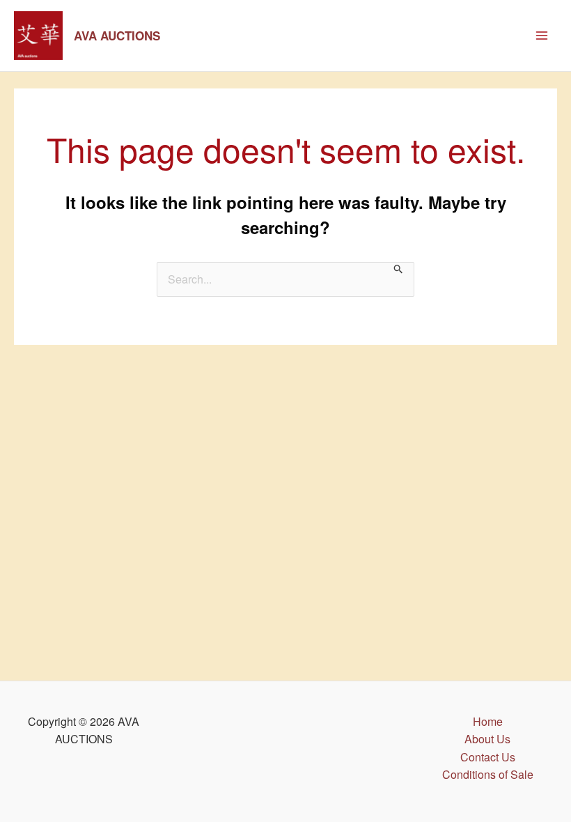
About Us (487, 739)
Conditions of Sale (487, 774)
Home (488, 721)
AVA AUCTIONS (117, 35)
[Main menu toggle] (541, 35)
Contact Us (487, 757)
